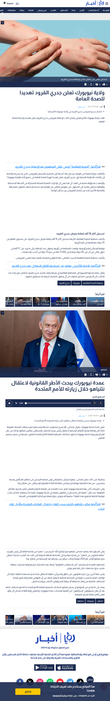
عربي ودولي (42, 10)
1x (16, 403)
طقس (53, 10)
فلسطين (64, 10)
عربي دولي (81, 107)
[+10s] (101, 403)
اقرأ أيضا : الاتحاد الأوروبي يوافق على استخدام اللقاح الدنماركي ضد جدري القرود (56, 265)
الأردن (81, 10)
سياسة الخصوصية (60, 695)
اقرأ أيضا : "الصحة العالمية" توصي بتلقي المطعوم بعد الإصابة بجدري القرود (58, 166)
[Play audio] (9, 403)
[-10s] (94, 403)
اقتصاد (30, 10)
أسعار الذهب (93, 10)
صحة (73, 10)
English (10, 3)
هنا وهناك (11, 10)
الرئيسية (106, 10)
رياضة (21, 10)
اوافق (28, 691)
